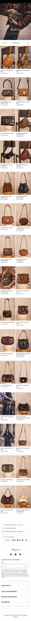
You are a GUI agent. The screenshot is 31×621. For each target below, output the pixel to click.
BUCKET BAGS (25, 33)
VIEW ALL (4, 33)
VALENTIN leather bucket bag (6, 197)
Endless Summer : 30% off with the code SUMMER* (15, 1)
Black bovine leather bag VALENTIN (23, 354)
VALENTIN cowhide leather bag (6, 291)
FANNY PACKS (14, 33)
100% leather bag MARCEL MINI (6, 102)
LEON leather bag (6, 385)
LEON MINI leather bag (7, 322)
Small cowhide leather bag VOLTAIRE (23, 417)
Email (3, 562)
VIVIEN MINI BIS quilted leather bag (23, 228)
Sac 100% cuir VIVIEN (7, 227)
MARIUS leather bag (7, 353)
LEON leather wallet (7, 133)
